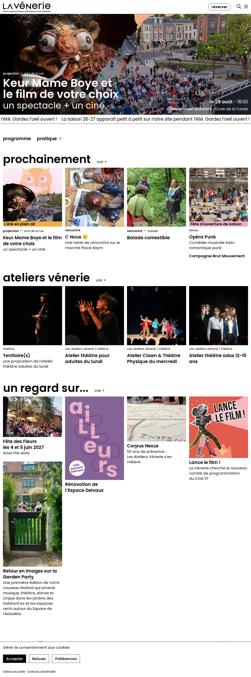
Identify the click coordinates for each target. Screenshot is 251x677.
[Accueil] (27, 6)
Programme (17, 139)
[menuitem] (17, 139)
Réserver (220, 6)
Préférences (66, 658)
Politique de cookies (14, 671)
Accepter (14, 658)
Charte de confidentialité (41, 671)
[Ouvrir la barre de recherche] (239, 7)
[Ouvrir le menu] (246, 6)
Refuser (39, 658)
